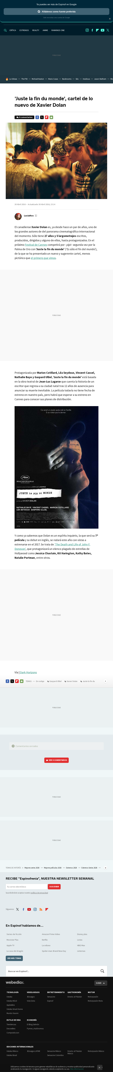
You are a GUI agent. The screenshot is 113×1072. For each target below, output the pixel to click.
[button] (30, 215)
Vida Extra (31, 1001)
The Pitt (24, 79)
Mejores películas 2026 (53, 868)
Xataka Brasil (12, 1055)
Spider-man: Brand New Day (54, 951)
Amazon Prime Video (51, 934)
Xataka (9, 996)
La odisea (46, 945)
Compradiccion (13, 1032)
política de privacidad (39, 893)
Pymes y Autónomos (35, 1028)
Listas (79, 939)
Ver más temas (14, 958)
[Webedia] (15, 982)
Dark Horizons (28, 672)
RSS (41, 908)
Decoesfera (11, 1028)
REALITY (35, 30)
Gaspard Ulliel (55, 681)
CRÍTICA (12, 30)
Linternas (81, 951)
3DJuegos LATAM (33, 1051)
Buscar (102, 971)
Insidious (86, 79)
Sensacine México (54, 1051)
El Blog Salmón (33, 1024)
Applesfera (11, 1005)
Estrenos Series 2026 (90, 868)
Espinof (50, 1001)
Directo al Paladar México (75, 1052)
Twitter (107, 30)
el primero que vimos (43, 258)
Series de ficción (14, 934)
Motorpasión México (96, 1051)
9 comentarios (26, 117)
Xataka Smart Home (15, 1009)
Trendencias (11, 1024)
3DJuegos (31, 996)
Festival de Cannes (36, 244)
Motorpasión (93, 996)
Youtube (102, 30)
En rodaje (40, 681)
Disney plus (82, 934)
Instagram (87, 30)
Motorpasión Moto (95, 1001)
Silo (77, 79)
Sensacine (51, 996)
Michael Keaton (38, 79)
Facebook (92, 30)
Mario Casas (53, 79)
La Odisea (13, 79)
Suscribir (54, 886)
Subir (98, 983)
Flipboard (97, 30)
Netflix (45, 939)
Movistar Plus (12, 939)
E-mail (51, 117)
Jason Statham (100, 79)
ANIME (45, 30)
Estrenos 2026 (71, 868)
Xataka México (12, 1051)
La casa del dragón (15, 951)
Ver (58, 760)
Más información (77, 1069)
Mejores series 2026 (32, 868)
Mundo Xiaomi (12, 1013)
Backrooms (66, 79)
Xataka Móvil (12, 1001)
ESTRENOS (24, 30)
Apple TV (10, 945)
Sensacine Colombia (55, 1055)
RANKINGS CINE (58, 30)
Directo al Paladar (75, 996)
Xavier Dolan (72, 681)
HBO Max (81, 945)
